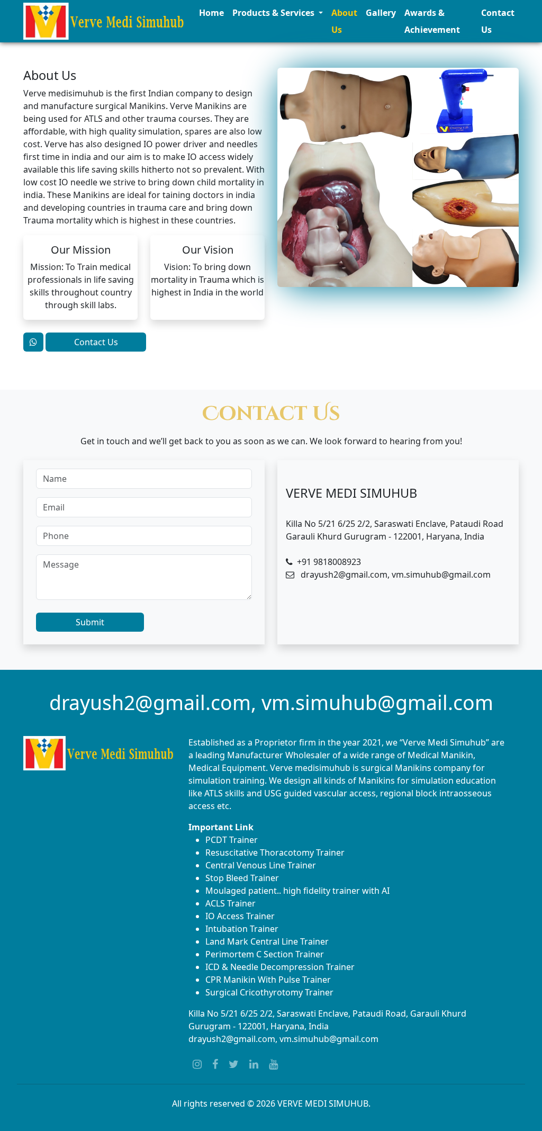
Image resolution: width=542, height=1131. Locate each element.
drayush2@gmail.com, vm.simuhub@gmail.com (283, 1039)
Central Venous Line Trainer (260, 865)
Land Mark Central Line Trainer (267, 941)
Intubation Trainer (241, 929)
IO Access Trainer (240, 916)
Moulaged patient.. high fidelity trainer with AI (297, 890)
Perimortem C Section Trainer (264, 954)
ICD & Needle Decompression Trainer (280, 967)
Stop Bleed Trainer (242, 878)
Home (211, 13)
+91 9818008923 (329, 562)
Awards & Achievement (432, 21)
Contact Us (497, 21)
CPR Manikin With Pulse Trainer (268, 979)
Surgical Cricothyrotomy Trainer (269, 992)
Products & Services (274, 13)
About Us (344, 21)
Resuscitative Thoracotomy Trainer (275, 852)
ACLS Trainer (230, 903)
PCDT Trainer (231, 840)
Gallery (381, 13)
